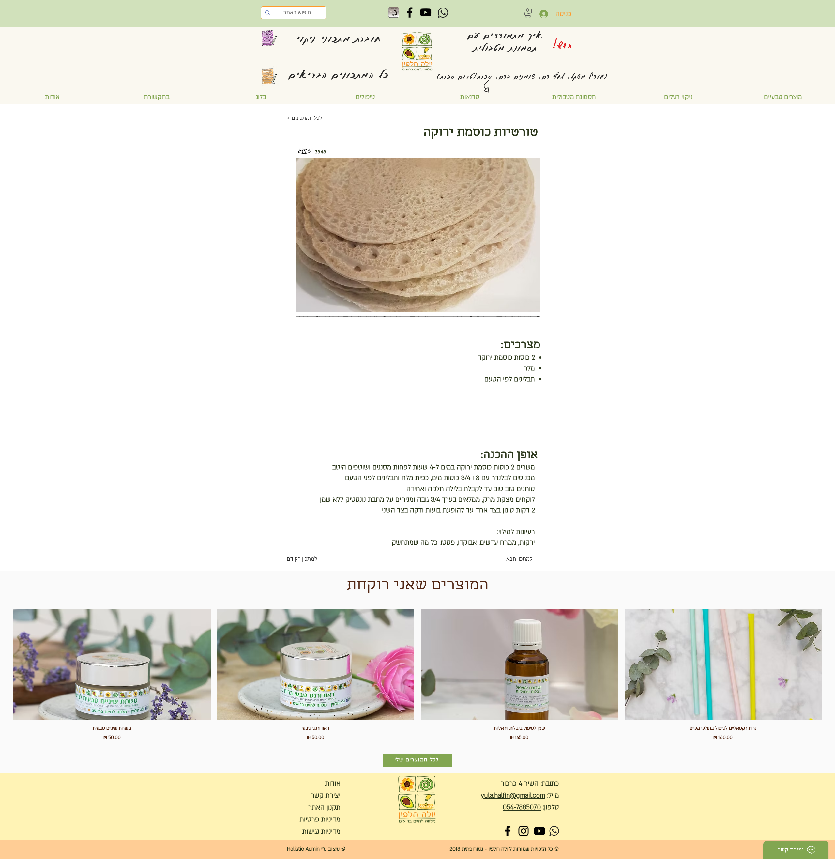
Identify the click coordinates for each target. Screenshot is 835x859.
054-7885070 (522, 807)
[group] (417, 675)
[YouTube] (426, 12)
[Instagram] (523, 831)
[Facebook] (410, 12)
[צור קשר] (394, 12)
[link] (528, 12)
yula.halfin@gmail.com (513, 795)
